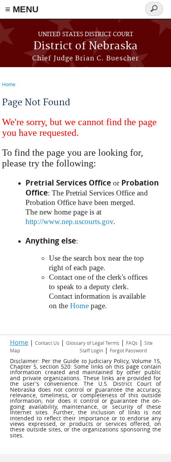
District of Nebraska (85, 46)
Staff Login (91, 350)
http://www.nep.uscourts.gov (69, 221)
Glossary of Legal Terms (92, 343)
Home (9, 84)
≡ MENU (22, 9)
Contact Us (47, 343)
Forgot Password (128, 350)
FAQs (132, 343)
